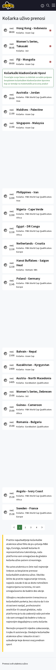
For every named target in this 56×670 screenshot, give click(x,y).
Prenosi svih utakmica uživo (15, 663)
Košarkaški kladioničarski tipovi (25, 73)
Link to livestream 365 (8, 5)
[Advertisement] (28, 159)
